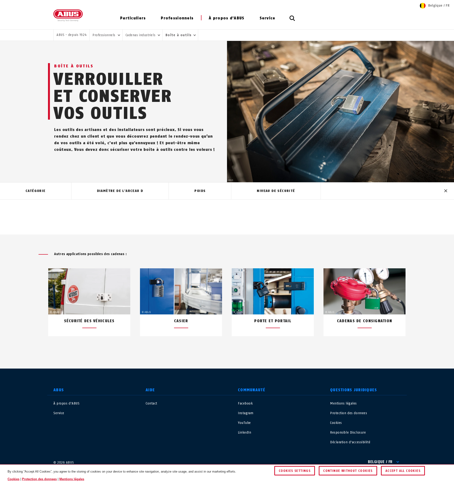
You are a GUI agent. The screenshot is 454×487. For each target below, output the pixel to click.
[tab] (35, 191)
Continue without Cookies (348, 471)
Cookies (336, 423)
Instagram (245, 413)
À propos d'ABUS (226, 18)
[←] (218, 347)
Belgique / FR (380, 462)
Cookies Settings (294, 471)
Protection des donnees (348, 413)
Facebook (245, 403)
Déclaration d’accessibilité (350, 442)
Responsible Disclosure (348, 432)
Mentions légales (343, 403)
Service (267, 18)
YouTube (244, 423)
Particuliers (133, 18)
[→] (235, 347)
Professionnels (177, 18)
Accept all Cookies (402, 471)
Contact (151, 403)
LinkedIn (244, 432)
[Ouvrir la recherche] (292, 21)
